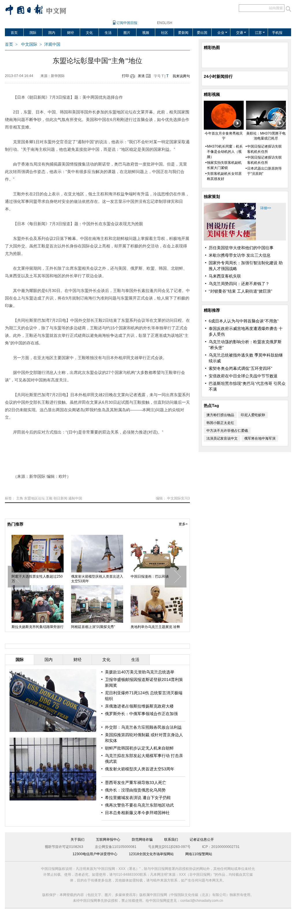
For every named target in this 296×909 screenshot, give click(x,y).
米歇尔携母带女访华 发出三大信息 (240, 255)
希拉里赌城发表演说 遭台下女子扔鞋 (138, 797)
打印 (125, 76)
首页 (14, 33)
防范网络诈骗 (142, 840)
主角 (19, 498)
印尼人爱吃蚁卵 (253, 415)
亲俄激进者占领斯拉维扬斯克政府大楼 (139, 706)
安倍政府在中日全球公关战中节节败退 (243, 376)
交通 (239, 33)
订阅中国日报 (126, 23)
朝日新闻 (60, 498)
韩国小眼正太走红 (220, 423)
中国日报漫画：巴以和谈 (150, 576)
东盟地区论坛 (34, 498)
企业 (220, 33)
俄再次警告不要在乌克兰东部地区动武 (139, 805)
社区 (164, 33)
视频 (145, 33)
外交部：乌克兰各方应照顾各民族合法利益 (143, 727)
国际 (32, 33)
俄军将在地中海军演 (259, 438)
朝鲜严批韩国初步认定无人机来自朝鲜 (139, 748)
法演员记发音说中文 (222, 438)
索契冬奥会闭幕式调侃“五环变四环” (240, 368)
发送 (141, 76)
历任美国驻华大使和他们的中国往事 (241, 247)
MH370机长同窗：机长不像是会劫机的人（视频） (225, 151)
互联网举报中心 (108, 840)
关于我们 (77, 840)
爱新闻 (183, 33)
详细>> (265, 208)
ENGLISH (164, 23)
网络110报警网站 (198, 854)
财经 (70, 33)
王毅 (49, 498)
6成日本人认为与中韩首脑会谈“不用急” (244, 321)
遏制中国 (75, 498)
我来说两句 (181, 76)
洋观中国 (52, 44)
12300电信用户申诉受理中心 (95, 854)
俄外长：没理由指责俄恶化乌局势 (135, 790)
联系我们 (171, 840)
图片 (126, 33)
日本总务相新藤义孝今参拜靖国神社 (137, 812)
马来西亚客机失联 (225, 276)
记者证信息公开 (202, 840)
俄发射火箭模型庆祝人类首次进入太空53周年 (97, 578)
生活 (108, 33)
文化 (89, 33)
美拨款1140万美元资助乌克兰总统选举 (139, 672)
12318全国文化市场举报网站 (151, 854)
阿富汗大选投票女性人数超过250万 (37, 578)
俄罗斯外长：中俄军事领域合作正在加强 (141, 713)
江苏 (258, 33)
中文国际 (29, 44)
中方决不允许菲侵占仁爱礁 (227, 431)
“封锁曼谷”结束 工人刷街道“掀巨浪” (240, 291)
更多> (183, 524)
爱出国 (202, 33)
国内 (51, 33)
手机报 (277, 33)
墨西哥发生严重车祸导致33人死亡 (135, 782)
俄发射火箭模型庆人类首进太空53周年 (139, 769)
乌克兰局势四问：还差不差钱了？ (239, 283)
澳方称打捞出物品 (220, 415)
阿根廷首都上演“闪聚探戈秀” (93, 627)
